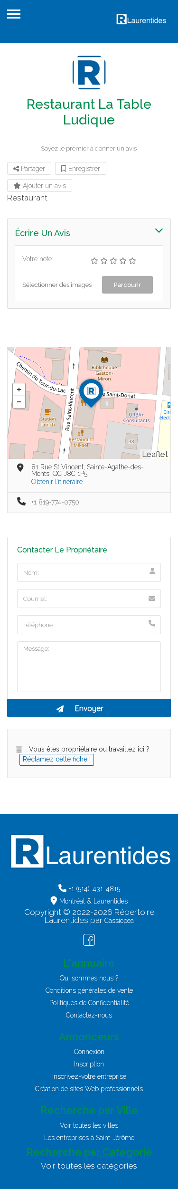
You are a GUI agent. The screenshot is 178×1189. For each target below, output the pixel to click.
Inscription (89, 1064)
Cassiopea (119, 920)
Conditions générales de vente (89, 990)
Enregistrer (83, 168)
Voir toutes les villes (89, 1125)
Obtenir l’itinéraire (57, 481)
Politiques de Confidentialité (89, 1003)
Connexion (89, 1052)
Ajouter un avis (43, 186)
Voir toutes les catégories (89, 1165)
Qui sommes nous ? (89, 978)
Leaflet (155, 454)
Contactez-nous (89, 1015)
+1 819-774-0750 (55, 502)
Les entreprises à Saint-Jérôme (89, 1137)
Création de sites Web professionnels (89, 1089)
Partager (32, 168)
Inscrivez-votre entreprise (89, 1076)
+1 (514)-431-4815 (94, 889)
